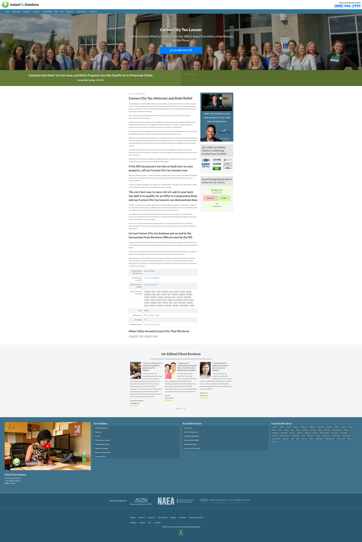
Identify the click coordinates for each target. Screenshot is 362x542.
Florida (337, 427)
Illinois (280, 430)
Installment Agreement (191, 436)
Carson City (133, 336)
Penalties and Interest (102, 444)
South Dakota (276, 438)
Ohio (303, 436)
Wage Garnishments (101, 448)
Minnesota (275, 433)
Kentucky (305, 430)
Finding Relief (47, 11)
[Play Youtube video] (48, 446)
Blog (56, 11)
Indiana (286, 430)
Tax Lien (97, 436)
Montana (300, 433)
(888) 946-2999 (347, 6)
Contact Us (93, 11)
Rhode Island (336, 436)
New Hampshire (324, 433)
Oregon (318, 436)
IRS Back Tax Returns (102, 428)
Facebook (133, 522)
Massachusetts (336, 430)
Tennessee (285, 438)
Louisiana (313, 430)
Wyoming (275, 441)
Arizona (288, 427)
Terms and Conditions (196, 517)
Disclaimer (182, 517)
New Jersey (334, 433)
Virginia (311, 438)
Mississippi (284, 433)
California (304, 427)
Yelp (149, 522)
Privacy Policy (162, 517)
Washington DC (330, 438)
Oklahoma (310, 436)
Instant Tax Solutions (174, 527)
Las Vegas (148, 336)
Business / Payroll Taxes (102, 452)
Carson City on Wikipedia (151, 278)
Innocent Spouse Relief (191, 440)
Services (36, 11)
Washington (319, 438)
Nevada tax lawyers (163, 109)
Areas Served (81, 11)
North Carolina (284, 436)
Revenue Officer (100, 456)
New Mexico (344, 433)
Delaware (329, 427)
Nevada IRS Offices (149, 271)
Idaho (274, 430)
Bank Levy (98, 432)
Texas (292, 438)
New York (275, 436)
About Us (69, 11)
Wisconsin (350, 438)
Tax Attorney (16, 11)
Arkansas (295, 427)
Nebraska (307, 433)
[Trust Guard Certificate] (217, 161)
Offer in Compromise (191, 432)
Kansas (298, 430)
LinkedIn (142, 522)
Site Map (173, 517)
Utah (297, 438)
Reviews (133, 517)
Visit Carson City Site (150, 284)
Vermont (304, 438)
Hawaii (350, 427)
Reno (155, 336)
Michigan (346, 430)
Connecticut (320, 427)
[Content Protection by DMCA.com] (181, 532)
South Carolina (347, 436)
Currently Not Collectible (192, 448)
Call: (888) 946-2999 (182, 50)
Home (7, 11)
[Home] (20, 4)
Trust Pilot (157, 522)
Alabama (274, 427)
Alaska (282, 427)
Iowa (292, 430)
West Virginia (341, 438)
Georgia (343, 427)
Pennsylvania (326, 436)
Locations (131, 93)
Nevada (136, 93)
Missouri (292, 433)
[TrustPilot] (217, 169)
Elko (141, 336)
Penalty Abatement (190, 444)
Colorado (312, 427)
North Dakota (296, 436)
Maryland (327, 430)
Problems (26, 11)
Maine (320, 430)
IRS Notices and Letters (102, 440)
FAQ (62, 11)
